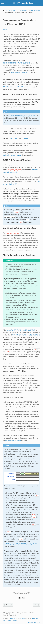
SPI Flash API (35, 10)
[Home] (3, 10)
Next (36, 605)
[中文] (5, 29)
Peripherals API (23, 10)
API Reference (11, 10)
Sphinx (12, 618)
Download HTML (34, 622)
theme (22, 618)
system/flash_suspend (13, 440)
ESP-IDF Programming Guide (23, 3)
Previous (8, 605)
